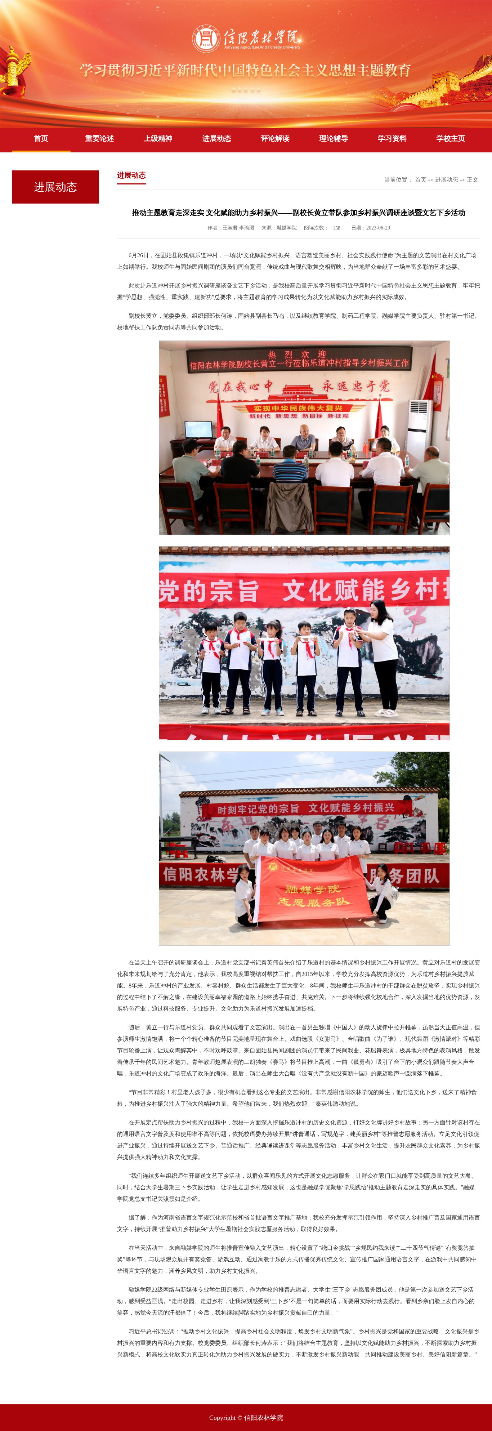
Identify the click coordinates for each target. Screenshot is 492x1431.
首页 (41, 138)
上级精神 (158, 138)
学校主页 (451, 138)
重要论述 (99, 138)
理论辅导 (333, 138)
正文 (472, 180)
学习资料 (392, 138)
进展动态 (216, 138)
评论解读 (275, 138)
